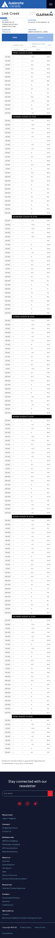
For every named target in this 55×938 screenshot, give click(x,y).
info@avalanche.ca (9, 828)
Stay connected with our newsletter (27, 783)
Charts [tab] (40, 37)
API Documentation (10, 848)
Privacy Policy (25, 927)
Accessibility (7, 933)
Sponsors (6, 901)
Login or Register (9, 818)
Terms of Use (40, 927)
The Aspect (6, 868)
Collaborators (7, 905)
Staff (4, 872)
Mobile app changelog (11, 844)
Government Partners (11, 898)
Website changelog (10, 841)
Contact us (6, 831)
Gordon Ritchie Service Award (14, 879)
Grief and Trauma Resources (13, 888)
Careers (5, 914)
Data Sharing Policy (10, 851)
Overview (6, 861)
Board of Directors (9, 875)
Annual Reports (8, 864)
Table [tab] (14, 37)
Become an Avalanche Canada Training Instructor (22, 918)
